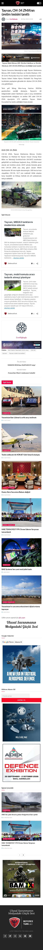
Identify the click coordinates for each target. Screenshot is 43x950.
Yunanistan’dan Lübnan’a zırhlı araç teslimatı (19, 417)
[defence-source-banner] (21, 344)
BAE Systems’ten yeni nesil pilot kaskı (17, 569)
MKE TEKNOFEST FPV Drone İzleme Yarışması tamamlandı (18, 844)
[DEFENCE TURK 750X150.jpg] (21, 108)
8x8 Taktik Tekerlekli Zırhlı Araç (18, 350)
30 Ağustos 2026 (7, 848)
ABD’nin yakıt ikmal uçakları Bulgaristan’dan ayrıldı (19, 814)
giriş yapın (22, 618)
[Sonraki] (23, 855)
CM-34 (33, 350)
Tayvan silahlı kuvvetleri (17, 353)
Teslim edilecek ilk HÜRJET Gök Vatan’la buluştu (21, 454)
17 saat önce (6, 457)
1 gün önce (6, 572)
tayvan (5, 353)
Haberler (6, 413)
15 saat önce (6, 420)
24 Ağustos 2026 (7, 817)
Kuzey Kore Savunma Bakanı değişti (16, 492)
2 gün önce (6, 612)
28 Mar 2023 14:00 (27, 19)
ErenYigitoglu (14, 19)
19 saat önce (6, 495)
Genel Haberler (8, 487)
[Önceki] (19, 855)
